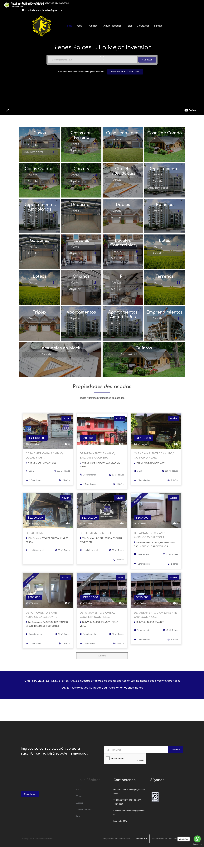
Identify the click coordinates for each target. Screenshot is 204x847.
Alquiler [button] (93, 26)
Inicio (69, 26)
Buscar (148, 60)
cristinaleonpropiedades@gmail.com (44, 10)
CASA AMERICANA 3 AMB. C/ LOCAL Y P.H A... (44, 455)
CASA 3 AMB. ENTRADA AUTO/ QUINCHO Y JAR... (154, 455)
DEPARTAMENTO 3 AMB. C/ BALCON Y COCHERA (97, 455)
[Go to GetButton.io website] (197, 844)
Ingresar (158, 26)
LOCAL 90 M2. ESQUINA (95, 533)
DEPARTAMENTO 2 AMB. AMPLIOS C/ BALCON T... (150, 535)
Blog (130, 26)
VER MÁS (102, 656)
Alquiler (79, 803)
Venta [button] (79, 26)
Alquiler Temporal (84, 809)
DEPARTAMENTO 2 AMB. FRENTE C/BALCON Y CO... (155, 614)
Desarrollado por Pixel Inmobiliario (167, 838)
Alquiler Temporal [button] (112, 26)
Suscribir (176, 750)
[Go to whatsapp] (197, 838)
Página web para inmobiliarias (116, 838)
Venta (78, 796)
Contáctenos (143, 26)
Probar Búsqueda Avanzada (125, 71)
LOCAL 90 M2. (35, 533)
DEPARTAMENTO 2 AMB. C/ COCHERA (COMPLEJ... (97, 614)
